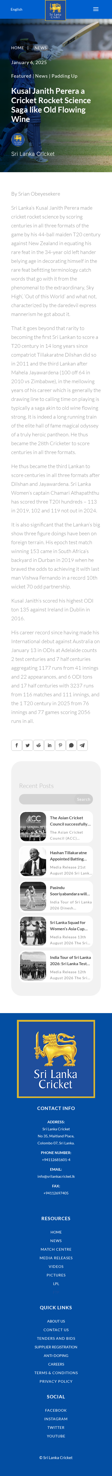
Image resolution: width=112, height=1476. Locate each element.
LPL (56, 1283)
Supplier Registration (56, 1347)
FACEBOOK (56, 1410)
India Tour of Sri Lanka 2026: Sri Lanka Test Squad (70, 961)
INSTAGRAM (56, 1419)
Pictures (56, 1275)
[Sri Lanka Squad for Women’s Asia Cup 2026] (33, 931)
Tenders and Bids (56, 1338)
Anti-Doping (56, 1355)
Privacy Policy (56, 1381)
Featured (21, 76)
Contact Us (56, 1330)
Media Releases (56, 1258)
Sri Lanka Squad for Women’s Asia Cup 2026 (68, 926)
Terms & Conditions (56, 1372)
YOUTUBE (56, 1436)
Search (83, 799)
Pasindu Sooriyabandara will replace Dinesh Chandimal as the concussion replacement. (68, 891)
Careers (56, 1364)
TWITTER (56, 1427)
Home (56, 1232)
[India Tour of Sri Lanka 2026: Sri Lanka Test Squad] (33, 966)
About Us (56, 1321)
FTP (56, 1292)
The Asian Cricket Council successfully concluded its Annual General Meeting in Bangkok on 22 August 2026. (70, 821)
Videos (56, 1266)
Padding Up (65, 76)
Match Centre (56, 1249)
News (41, 76)
